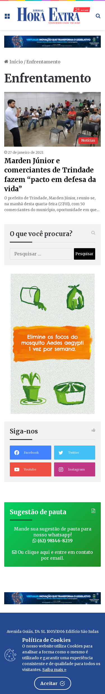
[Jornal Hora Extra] (52, 15)
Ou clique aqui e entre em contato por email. (55, 555)
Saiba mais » (54, 669)
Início (15, 61)
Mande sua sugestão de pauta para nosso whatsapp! (52, 534)
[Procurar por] (98, 17)
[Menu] (7, 17)
